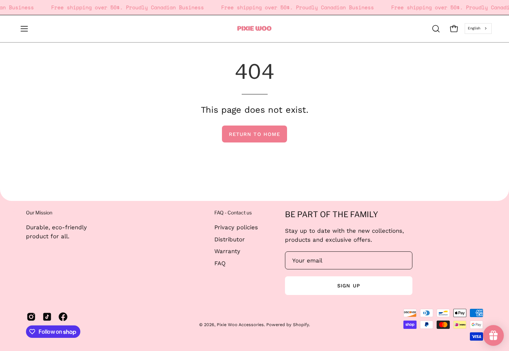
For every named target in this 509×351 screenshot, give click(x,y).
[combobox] (478, 28)
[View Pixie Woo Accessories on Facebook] (63, 317)
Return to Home (254, 134)
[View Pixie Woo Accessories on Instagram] (31, 317)
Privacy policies (236, 227)
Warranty (227, 251)
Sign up (348, 285)
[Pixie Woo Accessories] (254, 28)
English (474, 28)
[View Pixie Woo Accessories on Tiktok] (47, 317)
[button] (436, 28)
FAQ (220, 262)
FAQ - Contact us (233, 212)
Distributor (229, 238)
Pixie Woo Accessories (240, 324)
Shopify (301, 324)
